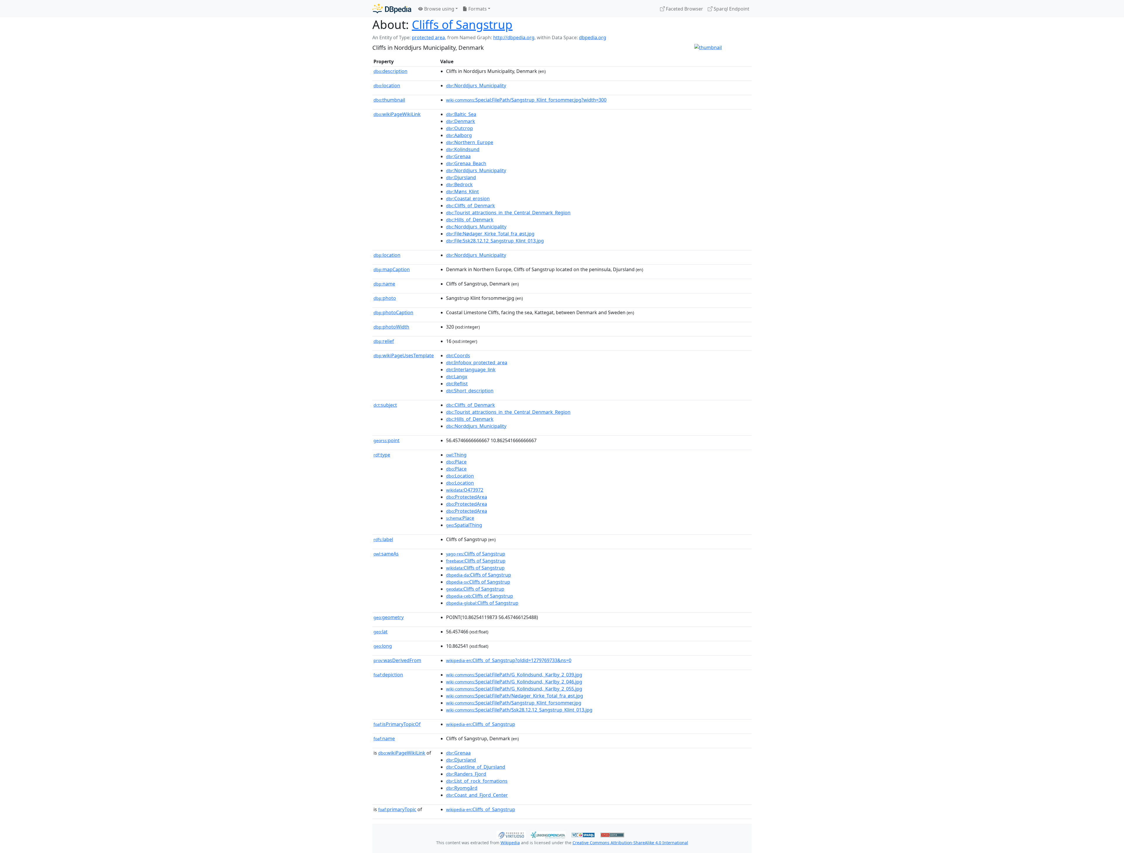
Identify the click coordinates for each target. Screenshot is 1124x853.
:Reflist (457, 383)
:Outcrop (459, 128)
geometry (388, 617)
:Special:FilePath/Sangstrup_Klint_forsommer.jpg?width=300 (526, 100)
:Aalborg (459, 135)
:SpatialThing (464, 525)
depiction (388, 674)
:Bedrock (459, 184)
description (390, 71)
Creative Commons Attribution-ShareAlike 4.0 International (630, 842)
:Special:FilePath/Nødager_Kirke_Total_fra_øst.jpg (514, 696)
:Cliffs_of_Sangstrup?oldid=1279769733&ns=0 (508, 660)
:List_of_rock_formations (477, 781)
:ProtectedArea (466, 497)
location (386, 85)
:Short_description (470, 390)
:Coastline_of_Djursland (475, 767)
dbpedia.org (592, 37)
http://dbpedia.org (513, 37)
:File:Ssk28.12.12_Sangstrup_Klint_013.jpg (495, 240)
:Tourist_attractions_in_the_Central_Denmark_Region (508, 212)
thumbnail (389, 100)
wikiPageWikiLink (397, 114)
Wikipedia (510, 842)
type (381, 455)
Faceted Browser (684, 9)
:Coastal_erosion (468, 198)
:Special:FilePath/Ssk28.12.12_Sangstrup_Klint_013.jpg (519, 710)
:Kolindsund (462, 149)
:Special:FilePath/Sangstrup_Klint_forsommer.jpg (513, 703)
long (382, 646)
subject (385, 405)
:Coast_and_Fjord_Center (477, 795)
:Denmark (460, 121)
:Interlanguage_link (471, 369)
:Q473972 (464, 490)
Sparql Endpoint (730, 9)
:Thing (456, 455)
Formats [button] (477, 9)
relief (383, 341)
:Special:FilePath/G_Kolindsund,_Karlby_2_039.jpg (514, 674)
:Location (460, 476)
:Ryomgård (461, 788)
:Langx (456, 376)
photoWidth (391, 327)
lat (380, 631)
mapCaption (391, 269)
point (386, 440)
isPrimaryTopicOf (397, 724)
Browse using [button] (438, 9)
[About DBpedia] (391, 8)
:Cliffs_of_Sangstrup (480, 724)
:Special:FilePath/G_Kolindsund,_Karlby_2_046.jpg (514, 681)
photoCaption (393, 312)
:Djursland (461, 177)
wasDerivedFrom (397, 660)
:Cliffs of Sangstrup (475, 554)
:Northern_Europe (469, 142)
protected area (428, 37)
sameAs (386, 554)
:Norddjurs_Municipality (476, 85)
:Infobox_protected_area (476, 362)
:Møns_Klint (462, 191)
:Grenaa (458, 156)
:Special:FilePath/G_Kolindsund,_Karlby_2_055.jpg (514, 689)
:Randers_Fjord (466, 774)
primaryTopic (397, 809)
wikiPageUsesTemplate (403, 355)
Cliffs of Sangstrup (462, 24)
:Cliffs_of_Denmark (470, 205)
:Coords (458, 355)
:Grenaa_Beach (466, 163)
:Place (456, 462)
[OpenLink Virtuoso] (511, 834)
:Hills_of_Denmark (470, 219)
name (384, 284)
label (383, 539)
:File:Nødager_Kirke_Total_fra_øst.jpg (490, 233)
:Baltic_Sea (461, 114)
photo (384, 298)
